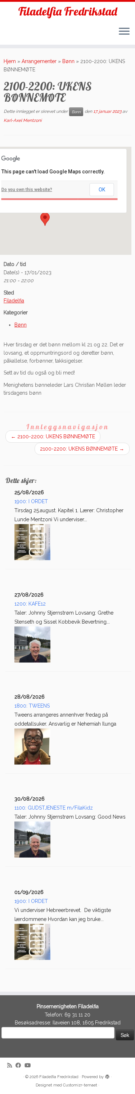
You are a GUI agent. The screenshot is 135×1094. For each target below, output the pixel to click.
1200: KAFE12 (30, 604)
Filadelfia (14, 301)
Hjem (10, 61)
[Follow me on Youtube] (29, 1065)
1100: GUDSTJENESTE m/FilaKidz (53, 808)
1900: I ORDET (31, 501)
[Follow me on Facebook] (19, 1065)
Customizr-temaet (80, 1085)
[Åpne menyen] (124, 31)
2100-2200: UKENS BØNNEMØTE (53, 436)
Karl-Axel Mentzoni (23, 120)
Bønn (68, 61)
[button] (45, 219)
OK (102, 189)
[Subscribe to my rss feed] (11, 1065)
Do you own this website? (26, 189)
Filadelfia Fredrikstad (67, 11)
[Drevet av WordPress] (107, 1075)
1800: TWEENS (32, 706)
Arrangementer (39, 61)
